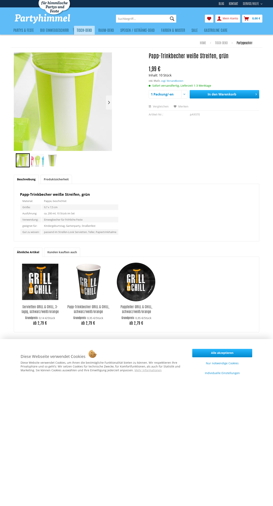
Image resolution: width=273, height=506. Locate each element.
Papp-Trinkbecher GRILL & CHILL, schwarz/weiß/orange (88, 309)
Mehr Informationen (148, 370)
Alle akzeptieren (222, 353)
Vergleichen (160, 106)
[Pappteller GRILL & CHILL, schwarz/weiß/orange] (136, 282)
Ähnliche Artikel (28, 252)
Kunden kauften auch (62, 252)
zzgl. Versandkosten (172, 80)
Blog (221, 3)
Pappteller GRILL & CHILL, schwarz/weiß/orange (136, 309)
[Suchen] (172, 19)
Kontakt (233, 3)
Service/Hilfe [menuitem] (251, 3)
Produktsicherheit (56, 179)
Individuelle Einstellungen (222, 373)
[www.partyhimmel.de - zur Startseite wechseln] (54, 19)
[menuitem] (146, 19)
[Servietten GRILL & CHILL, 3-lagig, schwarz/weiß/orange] (40, 282)
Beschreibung (26, 179)
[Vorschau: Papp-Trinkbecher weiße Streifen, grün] (23, 160)
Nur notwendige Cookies (222, 363)
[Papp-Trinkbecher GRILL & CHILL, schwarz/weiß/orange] (88, 282)
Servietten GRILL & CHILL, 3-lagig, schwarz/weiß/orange (40, 309)
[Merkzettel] (209, 19)
